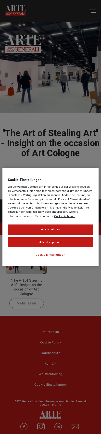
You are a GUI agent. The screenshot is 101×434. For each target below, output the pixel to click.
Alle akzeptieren (50, 242)
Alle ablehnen (50, 229)
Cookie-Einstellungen (50, 255)
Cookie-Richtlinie (64, 216)
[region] (50, 217)
